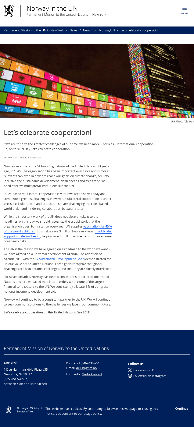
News (73, 30)
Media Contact (92, 374)
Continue (181, 408)
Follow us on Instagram (150, 376)
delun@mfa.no (86, 368)
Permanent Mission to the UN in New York (34, 30)
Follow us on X (143, 370)
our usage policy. (90, 413)
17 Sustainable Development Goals (59, 259)
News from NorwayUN (99, 30)
